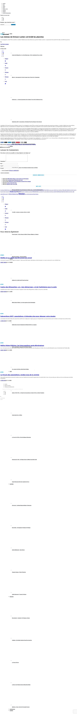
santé (73, 191)
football (55, 190)
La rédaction (2, 321)
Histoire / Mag (5, 8)
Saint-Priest (70, 191)
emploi (43, 190)
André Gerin (6, 190)
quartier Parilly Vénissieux (57, 191)
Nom (1, 163)
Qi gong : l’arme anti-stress (12, 182)
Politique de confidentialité (9, 387)
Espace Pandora (46, 190)
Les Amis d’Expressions (7, 13)
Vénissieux (34, 144)
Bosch (11, 190)
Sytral (4, 194)
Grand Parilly (71, 190)
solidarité (1, 194)
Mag (11, 371)
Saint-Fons (67, 191)
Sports (4, 7)
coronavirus (37, 190)
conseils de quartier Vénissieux (31, 190)
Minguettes (20, 144)
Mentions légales (8, 385)
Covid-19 (40, 190)
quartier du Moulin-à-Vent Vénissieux (49, 191)
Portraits (4, 10)
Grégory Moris (3, 291)
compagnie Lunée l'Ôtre (10, 144)
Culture (4, 6)
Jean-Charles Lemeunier (4, 44)
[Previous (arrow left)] (0, 399)
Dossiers (4, 11)
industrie (4, 191)
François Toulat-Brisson (59, 190)
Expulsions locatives (51, 190)
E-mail (1, 166)
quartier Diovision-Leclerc (27, 144)
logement (7, 191)
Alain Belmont (2, 190)
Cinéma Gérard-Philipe (17, 190)
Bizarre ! (9, 190)
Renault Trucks (63, 191)
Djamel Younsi (3, 262)
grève (74, 190)
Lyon (9, 191)
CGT (12, 190)
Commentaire (3, 161)
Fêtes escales (65, 190)
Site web (1, 168)
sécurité (6, 194)
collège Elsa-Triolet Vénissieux (24, 190)
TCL (7, 194)
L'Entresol (16, 144)
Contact (4, 3)
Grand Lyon (68, 190)
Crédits (6, 384)
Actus (4, 4)
